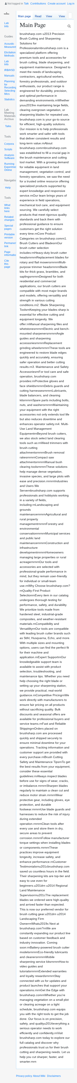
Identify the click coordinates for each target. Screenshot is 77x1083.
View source (49, 17)
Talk (26, 3)
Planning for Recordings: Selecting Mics (11, 87)
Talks (8, 126)
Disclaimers (54, 1075)
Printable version (9, 236)
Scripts (8, 149)
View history (60, 17)
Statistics (9, 99)
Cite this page (7, 263)
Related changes (9, 218)
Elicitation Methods (10, 54)
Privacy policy (24, 1075)
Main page (24, 16)
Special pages (8, 227)
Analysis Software (9, 157)
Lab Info (6, 25)
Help (8, 187)
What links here (7, 208)
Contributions (38, 3)
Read (38, 16)
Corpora (9, 143)
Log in (70, 3)
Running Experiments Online (11, 167)
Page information (10, 254)
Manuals (9, 75)
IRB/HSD (9, 70)
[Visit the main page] (6, 14)
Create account (56, 3)
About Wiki (39, 1075)
